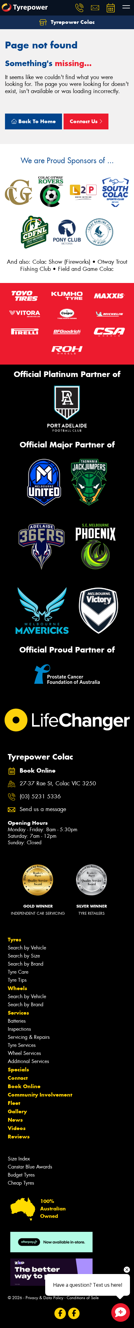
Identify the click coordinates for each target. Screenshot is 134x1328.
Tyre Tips (17, 980)
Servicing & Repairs (29, 1037)
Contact (18, 1078)
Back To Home (36, 121)
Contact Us (84, 121)
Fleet (14, 1103)
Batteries (17, 1021)
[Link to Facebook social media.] (60, 1313)
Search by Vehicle (27, 947)
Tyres (14, 939)
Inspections (19, 1029)
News (15, 1119)
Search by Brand (25, 964)
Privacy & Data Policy (44, 1297)
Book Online (24, 1086)
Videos (17, 1128)
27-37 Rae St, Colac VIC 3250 (58, 783)
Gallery (17, 1111)
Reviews (19, 1136)
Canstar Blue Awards (30, 1167)
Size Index (19, 1158)
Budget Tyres (21, 1175)
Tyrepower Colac (72, 22)
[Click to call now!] (79, 8)
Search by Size (24, 956)
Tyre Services (22, 1045)
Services (18, 1012)
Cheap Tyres (21, 1183)
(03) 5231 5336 (40, 796)
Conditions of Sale (83, 1297)
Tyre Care (18, 972)
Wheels (17, 988)
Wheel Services (24, 1053)
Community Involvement (40, 1094)
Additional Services (28, 1061)
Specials (18, 1069)
